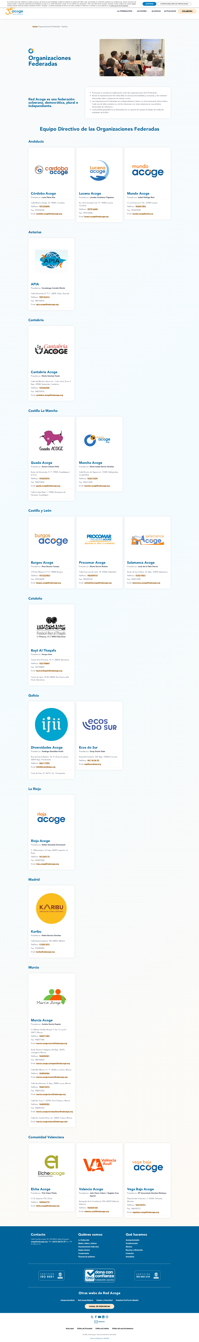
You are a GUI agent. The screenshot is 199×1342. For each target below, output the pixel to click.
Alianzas (156, 11)
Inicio (35, 26)
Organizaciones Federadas (88, 1246)
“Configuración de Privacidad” (119, 6)
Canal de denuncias (99, 1306)
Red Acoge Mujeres (85, 1300)
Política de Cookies (102, 1328)
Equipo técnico (84, 1250)
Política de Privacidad (84, 1328)
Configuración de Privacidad (174, 4)
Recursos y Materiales (134, 1250)
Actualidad (170, 11)
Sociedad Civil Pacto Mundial (127, 1300)
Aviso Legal (70, 1328)
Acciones (142, 11)
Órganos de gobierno (86, 1256)
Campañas (130, 1253)
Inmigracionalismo (68, 1300)
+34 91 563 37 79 (58, 1241)
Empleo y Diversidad (104, 1300)
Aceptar (149, 4)
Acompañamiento (133, 1240)
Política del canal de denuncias (122, 1328)
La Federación (124, 11)
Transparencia (83, 1253)
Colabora (187, 11)
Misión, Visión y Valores (87, 1243)
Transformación (132, 1243)
